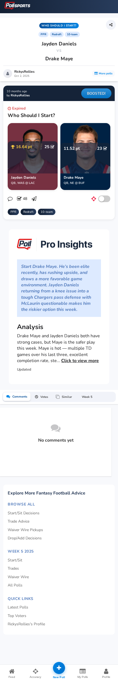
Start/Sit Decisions (24, 513)
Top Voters (17, 615)
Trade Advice (18, 521)
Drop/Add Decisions (25, 538)
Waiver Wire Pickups (25, 529)
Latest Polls (18, 607)
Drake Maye (59, 58)
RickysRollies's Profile (26, 624)
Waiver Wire (18, 577)
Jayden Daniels (59, 43)
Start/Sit (15, 560)
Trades (13, 568)
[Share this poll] (111, 25)
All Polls (15, 585)
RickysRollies (24, 71)
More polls (106, 73)
